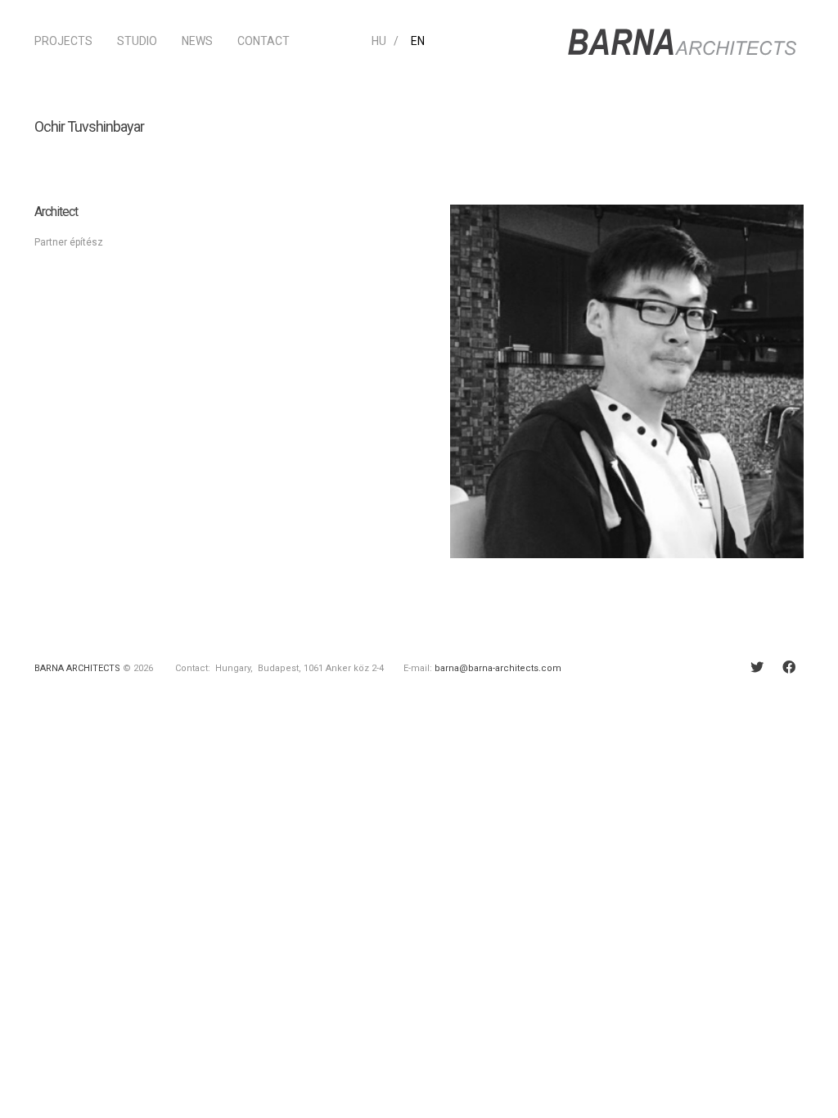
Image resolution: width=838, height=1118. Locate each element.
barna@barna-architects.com (498, 668)
